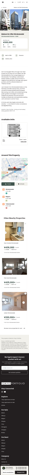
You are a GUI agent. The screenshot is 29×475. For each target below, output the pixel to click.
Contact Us (4, 462)
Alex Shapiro (9, 467)
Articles (3, 405)
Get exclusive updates (14, 372)
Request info (20, 472)
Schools (22, 184)
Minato (3, 413)
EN (12, 2)
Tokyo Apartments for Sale (8, 402)
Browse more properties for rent (13, 328)
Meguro (3, 418)
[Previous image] (5, 233)
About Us (3, 459)
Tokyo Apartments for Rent (8, 399)
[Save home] (26, 11)
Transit (9, 184)
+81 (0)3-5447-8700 (10, 341)
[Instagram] (2, 392)
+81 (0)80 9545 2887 (22, 467)
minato (4, 7)
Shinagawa (4, 427)
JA (15, 2)
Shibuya (3, 415)
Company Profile (5, 464)
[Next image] (23, 233)
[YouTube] (5, 392)
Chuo (2, 424)
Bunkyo (3, 432)
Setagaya (3, 429)
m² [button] (21, 2)
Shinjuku (3, 421)
